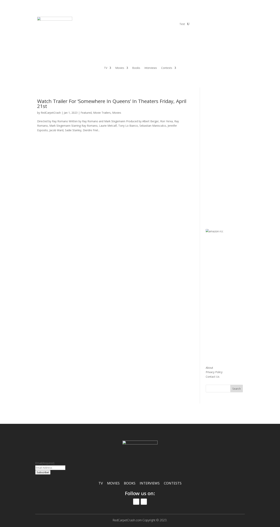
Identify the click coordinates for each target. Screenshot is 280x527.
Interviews (150, 68)
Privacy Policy (214, 372)
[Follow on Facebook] (194, 20)
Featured (86, 112)
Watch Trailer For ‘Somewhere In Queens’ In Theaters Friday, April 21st (111, 103)
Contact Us (212, 376)
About (209, 367)
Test (182, 24)
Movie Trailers (102, 112)
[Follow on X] (202, 20)
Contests (166, 68)
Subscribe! (43, 472)
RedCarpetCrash (51, 112)
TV (105, 68)
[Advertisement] (234, 156)
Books (136, 68)
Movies (119, 68)
